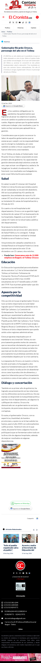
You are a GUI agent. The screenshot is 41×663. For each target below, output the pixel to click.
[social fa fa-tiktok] (23, 22)
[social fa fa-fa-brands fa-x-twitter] (13, 22)
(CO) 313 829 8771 (11, 607)
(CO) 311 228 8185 (11, 605)
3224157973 (20, 614)
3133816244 (9, 611)
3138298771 (9, 614)
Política (9, 32)
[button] (26, 22)
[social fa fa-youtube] (19, 22)
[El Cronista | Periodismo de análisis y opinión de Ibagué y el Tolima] (20, 17)
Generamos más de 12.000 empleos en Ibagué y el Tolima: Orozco (21, 256)
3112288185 (20, 611)
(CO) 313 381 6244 (11, 603)
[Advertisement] (17, 483)
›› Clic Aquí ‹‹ (20, 579)
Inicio (3, 32)
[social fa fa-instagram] (16, 22)
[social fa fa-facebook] (10, 22)
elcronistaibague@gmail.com (15, 618)
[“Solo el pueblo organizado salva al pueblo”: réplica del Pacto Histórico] (11, 538)
